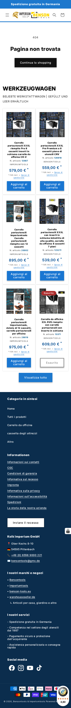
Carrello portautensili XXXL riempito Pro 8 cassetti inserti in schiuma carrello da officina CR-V (18, 149)
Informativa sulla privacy (23, 490)
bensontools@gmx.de (25, 560)
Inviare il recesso (26, 522)
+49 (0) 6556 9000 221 (26, 555)
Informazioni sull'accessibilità (27, 496)
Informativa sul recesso (22, 479)
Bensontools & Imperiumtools (29, 701)
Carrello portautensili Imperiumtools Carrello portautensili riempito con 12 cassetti (19, 238)
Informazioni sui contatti (23, 462)
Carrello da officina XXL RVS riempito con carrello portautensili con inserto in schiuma (52, 325)
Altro (10, 441)
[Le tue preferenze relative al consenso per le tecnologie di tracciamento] (68, 531)
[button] (7, 15)
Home (11, 408)
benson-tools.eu (20, 591)
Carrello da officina (19, 425)
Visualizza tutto (35, 377)
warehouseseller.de (22, 596)
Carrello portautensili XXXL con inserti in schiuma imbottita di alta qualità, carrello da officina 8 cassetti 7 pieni (52, 238)
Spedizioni (14, 502)
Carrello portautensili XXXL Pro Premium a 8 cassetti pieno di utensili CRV (52, 148)
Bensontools (17, 579)
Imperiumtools (18, 585)
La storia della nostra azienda (27, 507)
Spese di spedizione (21, 176)
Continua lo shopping (35, 62)
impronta (13, 484)
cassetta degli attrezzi (22, 433)
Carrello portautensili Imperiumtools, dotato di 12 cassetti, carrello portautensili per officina (18, 326)
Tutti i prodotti (16, 416)
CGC (10, 467)
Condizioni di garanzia (22, 473)
